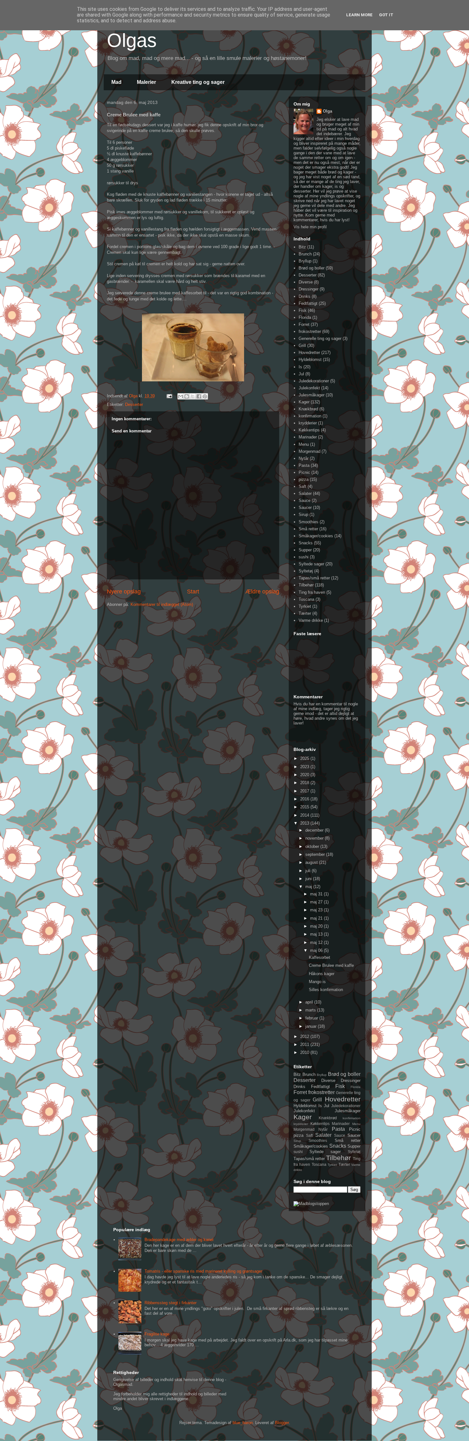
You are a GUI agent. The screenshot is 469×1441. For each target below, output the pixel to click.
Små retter (308, 528)
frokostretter (310, 331)
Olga (327, 111)
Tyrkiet (305, 606)
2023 (305, 766)
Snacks (306, 542)
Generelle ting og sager (320, 338)
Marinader (308, 437)
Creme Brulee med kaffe (331, 965)
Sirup (303, 514)
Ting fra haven (312, 592)
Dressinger (308, 289)
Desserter (134, 404)
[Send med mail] (180, 396)
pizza (304, 479)
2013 (305, 823)
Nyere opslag (124, 591)
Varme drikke (311, 620)
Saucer (305, 507)
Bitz (302, 247)
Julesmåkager (311, 395)
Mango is (317, 981)
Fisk (303, 310)
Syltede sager (311, 564)
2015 (305, 807)
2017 (305, 791)
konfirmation (310, 416)
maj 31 (317, 894)
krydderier (308, 423)
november (315, 838)
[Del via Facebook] (199, 396)
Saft (302, 486)
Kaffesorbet (319, 957)
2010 (305, 1052)
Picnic (304, 472)
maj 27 (317, 902)
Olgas (132, 40)
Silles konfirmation (326, 989)
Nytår (304, 458)
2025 (305, 758)
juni (309, 878)
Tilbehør (306, 585)
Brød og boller (311, 268)
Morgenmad (309, 451)
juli (308, 870)
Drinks (304, 296)
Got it (386, 14)
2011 (305, 1044)
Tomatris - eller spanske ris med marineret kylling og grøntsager (203, 1271)
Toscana (306, 599)
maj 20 (317, 926)
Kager (304, 402)
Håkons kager (321, 973)
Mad (116, 82)
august (312, 862)
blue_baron (243, 1422)
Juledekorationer (314, 381)
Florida (305, 317)
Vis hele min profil (310, 226)
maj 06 (317, 950)
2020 (305, 774)
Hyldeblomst (310, 359)
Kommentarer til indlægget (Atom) (161, 604)
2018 (305, 782)
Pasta (304, 465)
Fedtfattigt (308, 303)
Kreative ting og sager (198, 82)
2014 (305, 815)
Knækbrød (308, 409)
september (315, 854)
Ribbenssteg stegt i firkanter (171, 1302)
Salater (305, 493)
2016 (305, 799)
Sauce (304, 500)
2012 (305, 1036)
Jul (301, 373)
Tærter (305, 613)
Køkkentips (309, 430)
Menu (304, 444)
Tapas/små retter (314, 578)
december (315, 830)
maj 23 (317, 910)
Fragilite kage (157, 1334)
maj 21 (317, 918)
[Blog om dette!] (186, 396)
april (309, 1002)
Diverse (306, 282)
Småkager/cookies (316, 535)
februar (312, 1018)
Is (300, 366)
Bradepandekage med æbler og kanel (179, 1239)
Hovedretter (309, 352)
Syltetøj (306, 571)
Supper (305, 550)
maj (309, 886)
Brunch (305, 254)
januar (311, 1026)
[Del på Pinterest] (205, 396)
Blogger (282, 1422)
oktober (312, 846)
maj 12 (317, 942)
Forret (304, 324)
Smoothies (308, 521)
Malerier (146, 82)
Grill (302, 345)
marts (311, 1010)
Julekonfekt (309, 388)
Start (193, 591)
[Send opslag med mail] (169, 395)
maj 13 (317, 934)
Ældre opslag (262, 591)
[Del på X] (193, 396)
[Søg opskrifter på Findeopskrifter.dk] (311, 1203)
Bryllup (305, 261)
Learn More (359, 14)
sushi (304, 557)
